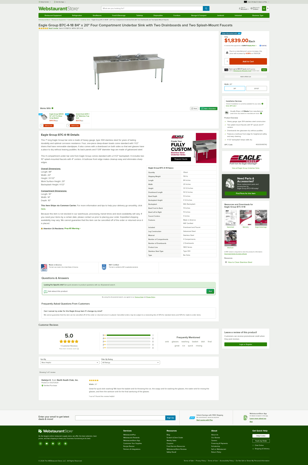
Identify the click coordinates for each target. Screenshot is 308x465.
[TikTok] (59, 444)
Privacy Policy (150, 297)
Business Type (257, 15)
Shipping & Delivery (262, 449)
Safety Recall (171, 452)
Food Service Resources (176, 446)
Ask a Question (210, 109)
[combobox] (152, 8)
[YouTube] (47, 444)
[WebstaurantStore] (68, 431)
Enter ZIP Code (231, 106)
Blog (168, 435)
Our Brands (215, 438)
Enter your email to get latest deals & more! (53, 417)
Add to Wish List (245, 76)
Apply (264, 70)
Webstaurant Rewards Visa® (242, 71)
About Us (214, 435)
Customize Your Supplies (132, 443)
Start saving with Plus (204, 420)
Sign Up (170, 418)
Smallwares (97, 15)
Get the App (60, 2)
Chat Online (259, 445)
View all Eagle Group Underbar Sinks (245, 168)
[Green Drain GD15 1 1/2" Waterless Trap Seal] (78, 120)
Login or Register (245, 344)
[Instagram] (40, 444)
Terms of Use (139, 297)
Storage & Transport (198, 15)
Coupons (170, 443)
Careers (214, 440)
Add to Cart (48, 125)
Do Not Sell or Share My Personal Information (253, 461)
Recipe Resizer (129, 446)
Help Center (45, 2)
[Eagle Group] (245, 159)
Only (226, 37)
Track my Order (261, 441)
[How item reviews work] (78, 348)
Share (195, 108)
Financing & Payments (219, 443)
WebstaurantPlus (129, 435)
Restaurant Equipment (53, 15)
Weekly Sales (171, 440)
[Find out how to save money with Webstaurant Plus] (41, 114)
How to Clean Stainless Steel (247, 262)
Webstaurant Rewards (131, 438)
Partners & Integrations (131, 449)
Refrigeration (77, 15)
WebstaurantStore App (131, 440)
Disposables (158, 15)
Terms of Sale (189, 461)
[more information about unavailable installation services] (262, 104)
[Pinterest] (65, 444)
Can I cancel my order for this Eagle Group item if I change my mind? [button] (73, 311)
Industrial (238, 15)
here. (43, 209)
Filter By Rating (107, 359)
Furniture (176, 15)
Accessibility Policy (227, 461)
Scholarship (215, 446)
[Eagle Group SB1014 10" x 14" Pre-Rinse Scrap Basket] (52, 120)
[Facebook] (53, 444)
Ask (210, 291)
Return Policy (216, 452)
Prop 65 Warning (71, 228)
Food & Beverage (118, 15)
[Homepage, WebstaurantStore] (58, 8)
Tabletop (139, 15)
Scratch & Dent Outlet (175, 438)
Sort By (43, 359)
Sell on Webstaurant (218, 449)
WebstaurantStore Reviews (177, 449)
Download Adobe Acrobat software (235, 254)
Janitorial (220, 15)
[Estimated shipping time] (261, 113)
